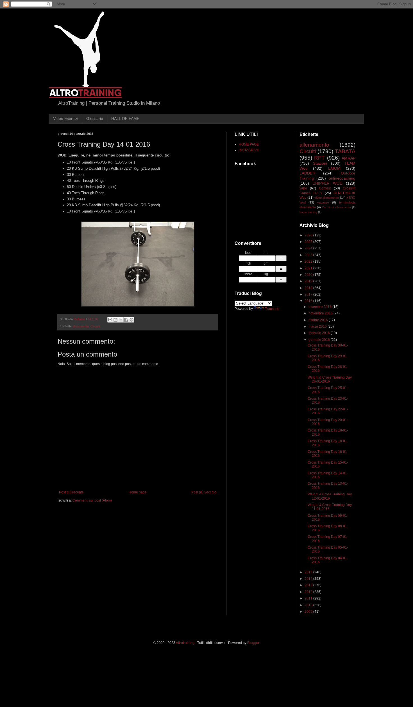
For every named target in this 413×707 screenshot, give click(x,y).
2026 (309, 235)
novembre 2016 (320, 313)
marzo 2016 (318, 326)
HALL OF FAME (125, 118)
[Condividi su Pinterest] (131, 320)
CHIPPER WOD (327, 183)
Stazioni (320, 163)
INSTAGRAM (248, 150)
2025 (309, 242)
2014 (309, 579)
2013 (309, 585)
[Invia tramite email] (110, 320)
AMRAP (348, 158)
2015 (309, 572)
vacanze (323, 202)
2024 (309, 248)
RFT (319, 158)
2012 (309, 592)
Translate (272, 309)
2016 (309, 301)
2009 (309, 612)
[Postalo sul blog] (115, 320)
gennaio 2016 (319, 340)
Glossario (94, 118)
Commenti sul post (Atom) (92, 500)
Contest (325, 188)
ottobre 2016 (318, 320)
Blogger (253, 643)
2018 (309, 288)
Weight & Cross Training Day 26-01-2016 (330, 379)
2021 (309, 268)
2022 (309, 261)
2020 (309, 275)
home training (308, 212)
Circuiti (95, 326)
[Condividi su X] (121, 320)
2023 (309, 255)
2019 (309, 281)
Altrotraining (185, 643)
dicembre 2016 (320, 307)
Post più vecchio (203, 492)
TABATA (345, 151)
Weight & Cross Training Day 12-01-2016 (330, 496)
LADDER (307, 173)
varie (303, 188)
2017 (309, 294)
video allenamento (326, 197)
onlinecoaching (342, 178)
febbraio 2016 (319, 333)
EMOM (334, 168)
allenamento (80, 326)
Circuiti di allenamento (336, 207)
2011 (309, 598)
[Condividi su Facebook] (126, 320)
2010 (309, 605)
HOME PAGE (249, 144)
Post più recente (71, 492)
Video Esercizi (65, 118)
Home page (138, 492)
